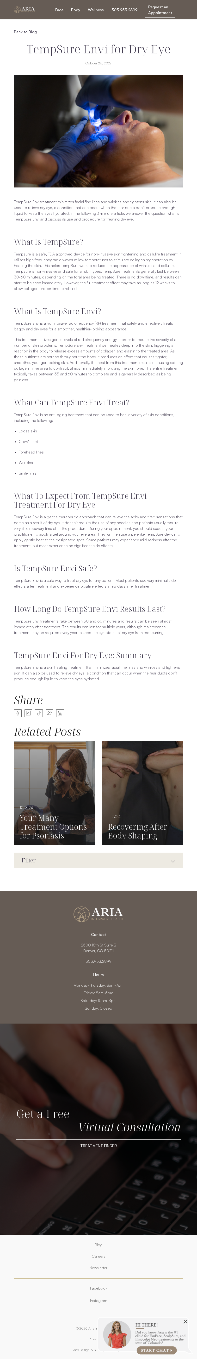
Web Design (81, 1350)
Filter (29, 860)
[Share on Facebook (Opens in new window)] (18, 713)
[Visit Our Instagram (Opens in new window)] (28, 713)
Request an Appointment (160, 10)
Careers (98, 1256)
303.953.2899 (124, 9)
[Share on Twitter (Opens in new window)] (49, 713)
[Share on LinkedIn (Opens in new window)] (60, 713)
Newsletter (98, 1267)
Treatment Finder (98, 1145)
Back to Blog (25, 31)
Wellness (96, 9)
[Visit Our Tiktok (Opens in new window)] (39, 713)
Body (75, 9)
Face (59, 9)
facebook (98, 1288)
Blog (99, 1244)
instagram (98, 1300)
